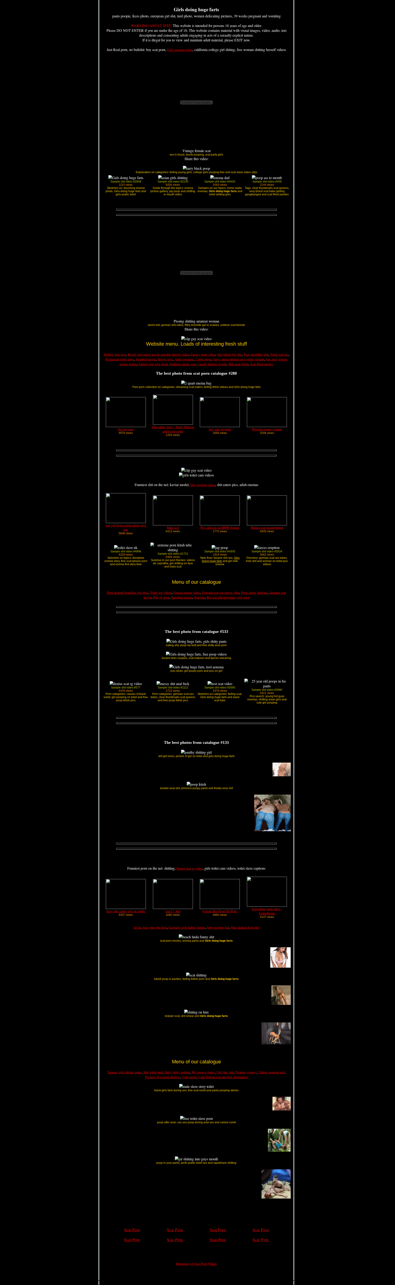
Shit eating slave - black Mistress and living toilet (173, 429)
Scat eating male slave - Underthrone (267, 911)
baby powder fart (218, 927)
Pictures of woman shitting (162, 1077)
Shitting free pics (115, 354)
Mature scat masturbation (267, 527)
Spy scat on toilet (220, 429)
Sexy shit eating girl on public (125, 911)
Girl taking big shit (229, 354)
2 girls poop (203, 359)
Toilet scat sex (279, 354)
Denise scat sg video (189, 868)
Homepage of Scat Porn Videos (196, 1263)
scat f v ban (172, 911)
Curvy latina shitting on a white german (238, 359)
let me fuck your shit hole (150, 927)
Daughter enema (181, 597)
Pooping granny (245, 1072)
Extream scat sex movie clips (220, 592)
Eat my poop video (203, 354)
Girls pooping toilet (179, 50)
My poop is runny (203, 1072)
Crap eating (189, 1077)
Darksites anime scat (182, 364)
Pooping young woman (267, 429)
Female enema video (186, 592)
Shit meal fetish (238, 364)
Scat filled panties (261, 364)
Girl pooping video (202, 485)
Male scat (173, 527)
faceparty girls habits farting (187, 927)
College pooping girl (271, 1072)
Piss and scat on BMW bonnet (219, 527)
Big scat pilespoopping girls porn (228, 597)
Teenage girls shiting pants (124, 1072)
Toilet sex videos (161, 592)
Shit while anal (153, 1072)
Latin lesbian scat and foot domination (223, 1077)
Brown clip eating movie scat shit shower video (158, 354)
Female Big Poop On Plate (220, 911)
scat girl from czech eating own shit (125, 527)
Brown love (165, 359)
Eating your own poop (153, 364)
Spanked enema (146, 359)
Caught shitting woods (212, 364)
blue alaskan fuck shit (245, 927)
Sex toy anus (126, 429)
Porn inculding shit (256, 354)
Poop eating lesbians (254, 592)
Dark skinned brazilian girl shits (127, 592)
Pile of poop (161, 597)
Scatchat (199, 597)
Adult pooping (184, 359)
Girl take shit (225, 1072)
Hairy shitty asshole (177, 1072)
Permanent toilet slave (119, 359)
